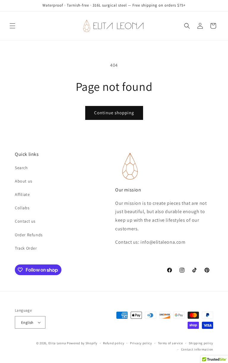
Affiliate (22, 194)
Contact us (25, 221)
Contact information (197, 349)
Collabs (22, 207)
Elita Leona (57, 343)
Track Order (26, 248)
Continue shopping (114, 112)
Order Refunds (29, 234)
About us (23, 181)
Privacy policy (141, 343)
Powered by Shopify (82, 343)
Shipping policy (201, 343)
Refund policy (113, 343)
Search (21, 167)
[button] (12, 25)
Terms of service (170, 343)
